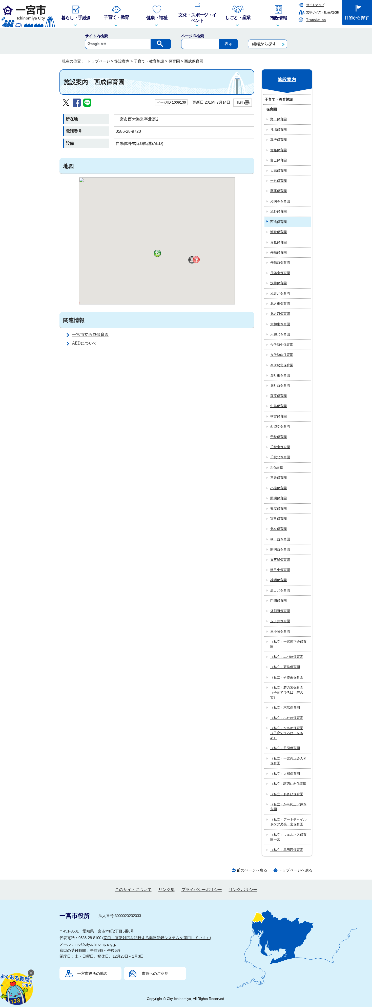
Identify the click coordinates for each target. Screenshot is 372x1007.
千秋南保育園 (280, 447)
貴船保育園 (278, 150)
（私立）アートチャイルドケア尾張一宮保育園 (288, 822)
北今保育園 (278, 529)
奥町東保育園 (280, 375)
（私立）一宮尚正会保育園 (288, 644)
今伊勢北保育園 (281, 365)
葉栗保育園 (278, 191)
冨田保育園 (278, 519)
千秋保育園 (278, 437)
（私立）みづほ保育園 (286, 657)
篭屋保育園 (278, 508)
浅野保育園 (278, 211)
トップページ (98, 61)
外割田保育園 (280, 611)
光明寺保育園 (280, 201)
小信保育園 (278, 488)
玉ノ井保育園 (280, 621)
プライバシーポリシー (201, 889)
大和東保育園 (280, 324)
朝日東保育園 (280, 570)
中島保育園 (278, 406)
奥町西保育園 (280, 385)
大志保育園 (278, 171)
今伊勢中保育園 (281, 345)
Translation (316, 20)
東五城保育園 (280, 560)
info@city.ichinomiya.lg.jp (95, 944)
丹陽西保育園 (280, 262)
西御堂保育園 (280, 426)
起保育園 (276, 467)
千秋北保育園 (280, 457)
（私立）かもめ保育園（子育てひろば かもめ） (286, 733)
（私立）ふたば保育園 (286, 718)
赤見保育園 (278, 242)
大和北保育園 (280, 334)
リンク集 (166, 889)
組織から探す (264, 44)
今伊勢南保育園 (281, 355)
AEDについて (84, 343)
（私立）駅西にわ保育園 (288, 784)
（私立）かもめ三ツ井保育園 (288, 806)
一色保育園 (278, 181)
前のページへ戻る (252, 870)
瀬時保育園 (278, 232)
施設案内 (122, 61)
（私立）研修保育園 (285, 667)
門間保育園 (278, 600)
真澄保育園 (278, 140)
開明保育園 (278, 498)
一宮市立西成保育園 (90, 334)
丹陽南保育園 (280, 273)
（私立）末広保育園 (285, 707)
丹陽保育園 (278, 252)
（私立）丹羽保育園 (285, 748)
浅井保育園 (278, 283)
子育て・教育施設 (149, 61)
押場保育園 (278, 129)
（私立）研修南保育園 (286, 677)
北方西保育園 (280, 314)
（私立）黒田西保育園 (286, 850)
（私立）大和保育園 (285, 773)
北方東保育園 (280, 304)
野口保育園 (278, 119)
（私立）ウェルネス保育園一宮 (288, 837)
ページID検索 (192, 36)
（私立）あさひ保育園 (286, 794)
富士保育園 (278, 160)
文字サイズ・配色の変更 (322, 12)
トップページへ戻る (295, 870)
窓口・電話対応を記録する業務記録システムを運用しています (157, 938)
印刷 (239, 102)
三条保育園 (278, 478)
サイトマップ (315, 5)
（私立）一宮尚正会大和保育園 (288, 760)
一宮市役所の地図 (92, 973)
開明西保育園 (280, 549)
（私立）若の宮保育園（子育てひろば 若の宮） (286, 692)
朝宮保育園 (278, 416)
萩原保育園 (278, 396)
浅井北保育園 (280, 293)
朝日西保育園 (280, 539)
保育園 (174, 61)
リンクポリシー (243, 889)
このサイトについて (133, 889)
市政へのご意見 (155, 973)
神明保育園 (278, 580)
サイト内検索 (96, 36)
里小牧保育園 (280, 631)
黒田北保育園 (280, 590)
